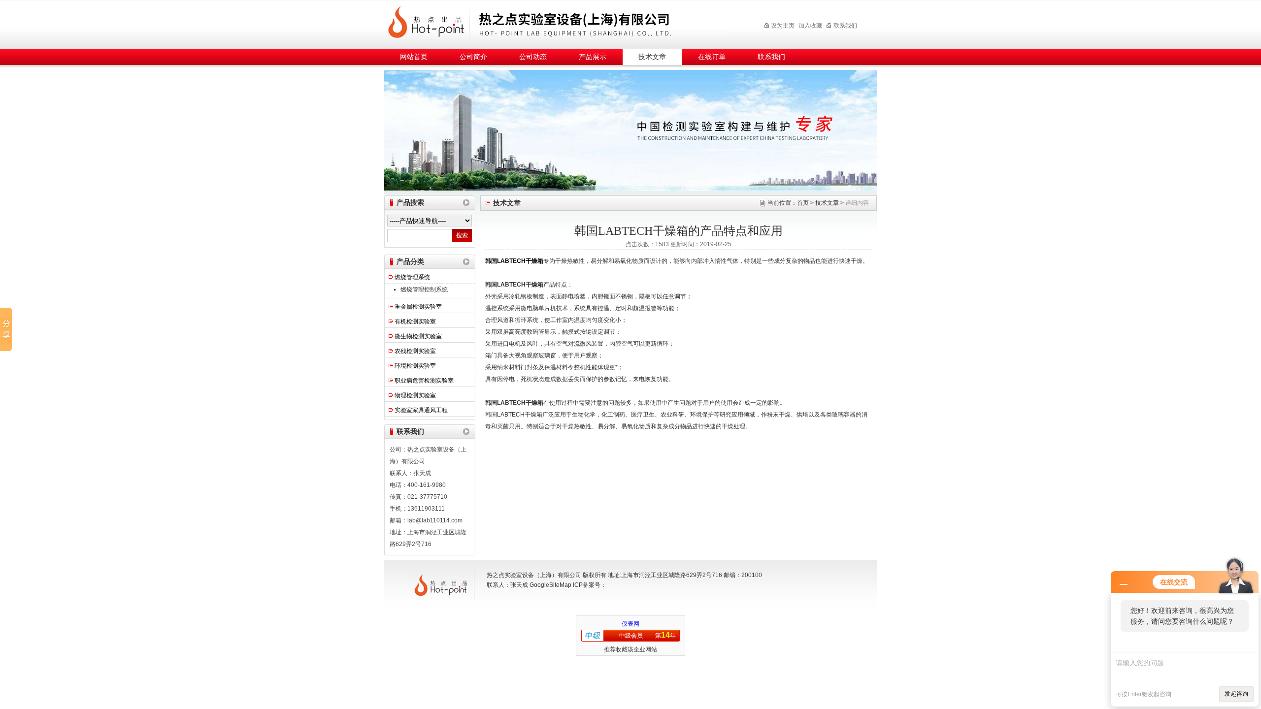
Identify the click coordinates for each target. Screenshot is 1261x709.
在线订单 (712, 57)
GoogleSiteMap (550, 584)
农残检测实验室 (415, 351)
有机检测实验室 (415, 321)
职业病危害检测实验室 (424, 380)
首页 (803, 202)
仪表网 (630, 623)
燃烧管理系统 (412, 277)
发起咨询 (1236, 693)
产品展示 (592, 57)
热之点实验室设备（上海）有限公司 (564, 23)
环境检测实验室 (415, 365)
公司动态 (533, 57)
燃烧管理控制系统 (424, 289)
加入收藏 (810, 25)
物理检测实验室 (415, 395)
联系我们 (845, 25)
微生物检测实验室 (418, 336)
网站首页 (414, 57)
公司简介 (473, 57)
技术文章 (652, 57)
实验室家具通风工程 (421, 410)
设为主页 (783, 25)
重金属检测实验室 (418, 306)
